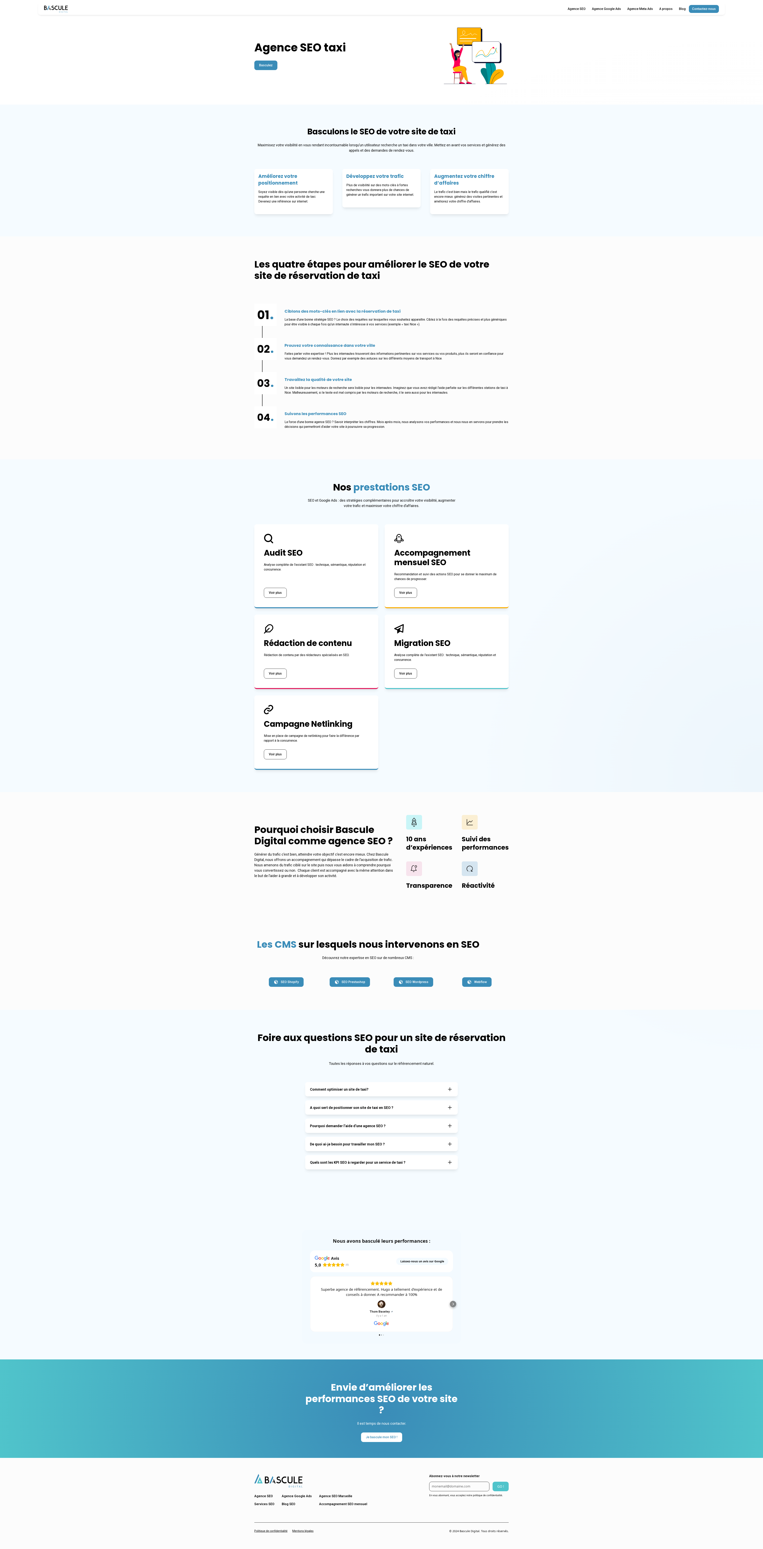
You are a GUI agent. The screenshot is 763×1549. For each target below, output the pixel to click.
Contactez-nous (704, 9)
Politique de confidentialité (271, 1532)
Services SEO (264, 1505)
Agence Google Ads (606, 9)
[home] (56, 9)
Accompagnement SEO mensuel (343, 1505)
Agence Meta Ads (640, 9)
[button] (310, 1304)
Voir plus (275, 593)
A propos (666, 9)
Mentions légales (303, 1532)
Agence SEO (577, 9)
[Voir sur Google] (359, 1304)
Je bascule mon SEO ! (381, 1438)
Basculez (266, 65)
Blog (682, 9)
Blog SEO (288, 1505)
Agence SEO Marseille (335, 1497)
